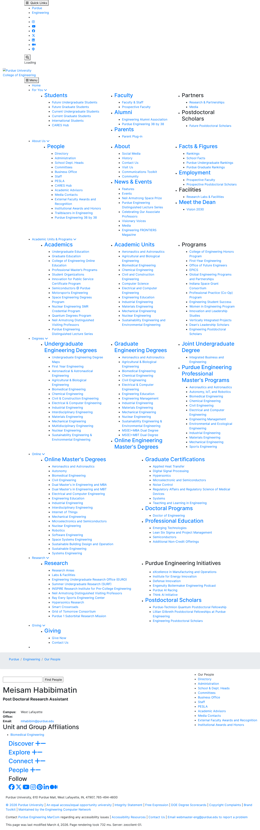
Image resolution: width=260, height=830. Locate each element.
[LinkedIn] (33, 40)
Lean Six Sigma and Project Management (182, 532)
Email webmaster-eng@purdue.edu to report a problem (208, 817)
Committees (63, 167)
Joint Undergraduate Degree (208, 346)
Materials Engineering (137, 306)
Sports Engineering (203, 446)
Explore (20, 752)
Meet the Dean (197, 202)
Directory (61, 153)
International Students (68, 120)
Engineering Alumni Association (144, 119)
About (122, 146)
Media (193, 107)
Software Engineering (67, 535)
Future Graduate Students (70, 107)
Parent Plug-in (132, 136)
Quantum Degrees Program (71, 315)
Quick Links (38, 3)
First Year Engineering (68, 366)
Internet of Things (64, 512)
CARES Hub (60, 125)
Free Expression (156, 805)
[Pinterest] (40, 788)
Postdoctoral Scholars (173, 600)
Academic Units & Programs (52, 239)
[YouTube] (33, 26)
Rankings (193, 153)
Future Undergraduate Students (74, 102)
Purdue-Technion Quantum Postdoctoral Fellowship (190, 607)
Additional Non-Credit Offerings (176, 541)
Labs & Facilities (63, 575)
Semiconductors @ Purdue (71, 288)
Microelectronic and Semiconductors (179, 480)
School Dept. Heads (69, 163)
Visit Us (127, 167)
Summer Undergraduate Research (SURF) (82, 584)
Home (36, 85)
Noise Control (163, 484)
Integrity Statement (128, 805)
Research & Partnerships (206, 102)
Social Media (131, 153)
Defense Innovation (167, 581)
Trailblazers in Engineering (74, 213)
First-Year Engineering (205, 261)
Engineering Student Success (210, 302)
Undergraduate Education (70, 251)
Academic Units (134, 244)
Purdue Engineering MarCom (39, 817)
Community (130, 176)
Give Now (59, 638)
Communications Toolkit (139, 172)
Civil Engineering (134, 380)
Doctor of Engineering (169, 515)
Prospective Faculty (136, 107)
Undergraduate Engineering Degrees (70, 346)
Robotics (58, 530)
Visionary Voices (134, 221)
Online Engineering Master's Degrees (138, 443)
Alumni (123, 112)
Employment (195, 172)
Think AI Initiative (165, 595)
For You (38, 90)
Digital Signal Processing (171, 471)
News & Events (133, 181)
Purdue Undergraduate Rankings (210, 163)
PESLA (60, 181)
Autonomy (59, 471)
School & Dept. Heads (214, 688)
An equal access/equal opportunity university (79, 805)
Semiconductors (164, 537)
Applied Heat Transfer (168, 466)
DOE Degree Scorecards (188, 805)
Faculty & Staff (132, 102)
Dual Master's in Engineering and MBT (79, 489)
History (127, 158)
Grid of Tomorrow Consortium (74, 611)
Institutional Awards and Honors (78, 208)
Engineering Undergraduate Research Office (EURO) (89, 579)
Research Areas (63, 570)
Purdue (37, 8)
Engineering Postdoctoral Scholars (178, 621)
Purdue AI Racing (165, 590)
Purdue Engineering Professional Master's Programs (207, 373)
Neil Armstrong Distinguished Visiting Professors (87, 593)
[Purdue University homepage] (17, 70)
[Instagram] (33, 22)
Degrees (38, 338)
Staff (58, 176)
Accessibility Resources (129, 817)
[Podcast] (33, 49)
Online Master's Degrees (75, 459)
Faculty (123, 95)
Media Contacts (66, 195)
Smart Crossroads (65, 607)
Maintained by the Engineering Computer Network (54, 809)
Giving (37, 625)
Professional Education (174, 521)
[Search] (27, 57)
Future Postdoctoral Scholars (210, 126)
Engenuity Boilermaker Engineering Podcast (184, 585)
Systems (159, 498)
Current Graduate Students (71, 116)
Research (39, 558)
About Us (39, 141)
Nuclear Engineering (136, 315)
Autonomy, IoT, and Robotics (210, 392)
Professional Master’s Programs (74, 270)
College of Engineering (19, 75)
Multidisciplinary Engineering (72, 426)
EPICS (193, 270)
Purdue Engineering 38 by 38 (143, 124)
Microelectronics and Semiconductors (79, 521)
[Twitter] (33, 35)
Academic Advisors (69, 190)
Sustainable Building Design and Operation (82, 544)
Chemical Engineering (137, 270)
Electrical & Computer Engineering (76, 403)
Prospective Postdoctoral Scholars (212, 184)
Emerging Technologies (170, 528)
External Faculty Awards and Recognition (227, 720)
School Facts (196, 158)
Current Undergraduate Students (75, 111)
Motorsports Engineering (70, 293)
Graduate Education (66, 256)
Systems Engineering (67, 553)
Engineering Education (138, 297)
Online (37, 454)
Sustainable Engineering (69, 548)
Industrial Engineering (137, 302)
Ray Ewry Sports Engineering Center (78, 598)
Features (128, 189)
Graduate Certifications (175, 459)
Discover (22, 743)
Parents (124, 129)
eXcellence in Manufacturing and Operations (184, 572)
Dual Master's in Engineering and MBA (79, 484)
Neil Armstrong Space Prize (142, 198)
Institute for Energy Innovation (175, 576)
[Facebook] (33, 31)
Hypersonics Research (68, 602)
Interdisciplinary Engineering (72, 412)
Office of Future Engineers (208, 265)
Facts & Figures (198, 146)
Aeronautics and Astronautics (143, 251)
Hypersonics (162, 475)
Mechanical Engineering (139, 311)
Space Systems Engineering (72, 539)
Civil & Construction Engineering (75, 398)
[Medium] (34, 44)
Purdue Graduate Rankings (206, 167)
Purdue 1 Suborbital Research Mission (79, 616)
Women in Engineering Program (212, 306)
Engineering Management (140, 398)
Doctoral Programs (169, 508)
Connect (22, 761)
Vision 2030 (195, 209)
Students (55, 95)
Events (127, 193)
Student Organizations (68, 274)
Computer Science (135, 283)
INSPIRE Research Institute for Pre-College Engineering (91, 588)
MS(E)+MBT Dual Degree (140, 435)
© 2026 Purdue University (25, 805)
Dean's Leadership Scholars (209, 325)
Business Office (66, 172)
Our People (52, 659)
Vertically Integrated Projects (210, 320)
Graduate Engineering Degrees (140, 346)
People (56, 146)
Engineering (40, 12)
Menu (33, 80)
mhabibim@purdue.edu (37, 721)
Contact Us (130, 163)
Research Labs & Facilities (205, 197)
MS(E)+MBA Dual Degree (140, 430)
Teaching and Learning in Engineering (180, 503)
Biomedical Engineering (139, 265)
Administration (65, 158)
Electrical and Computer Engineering (78, 494)
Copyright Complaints (225, 805)
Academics (58, 244)
